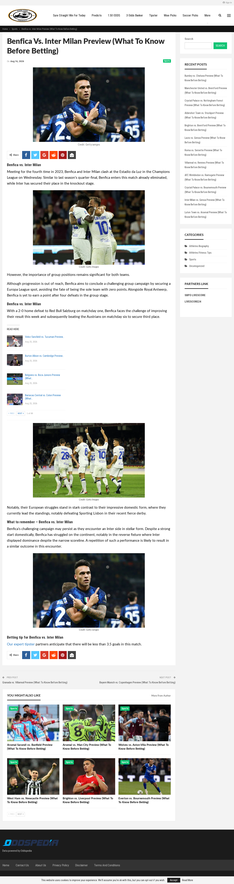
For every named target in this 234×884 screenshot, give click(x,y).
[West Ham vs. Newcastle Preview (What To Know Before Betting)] (33, 776)
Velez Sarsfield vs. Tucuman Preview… (44, 336)
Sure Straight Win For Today (69, 15)
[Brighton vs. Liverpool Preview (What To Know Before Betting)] (89, 776)
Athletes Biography (199, 246)
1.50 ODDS (114, 15)
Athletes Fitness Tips (200, 252)
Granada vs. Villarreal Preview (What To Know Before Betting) (34, 682)
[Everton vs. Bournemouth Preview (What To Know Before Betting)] (144, 776)
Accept (174, 880)
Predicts (97, 15)
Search (189, 39)
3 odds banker (134, 15)
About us (40, 865)
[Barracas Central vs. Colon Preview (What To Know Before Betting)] (15, 399)
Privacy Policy (60, 865)
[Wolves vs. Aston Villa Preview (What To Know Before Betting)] (144, 723)
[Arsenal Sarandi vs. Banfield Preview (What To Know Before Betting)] (33, 723)
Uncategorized (196, 266)
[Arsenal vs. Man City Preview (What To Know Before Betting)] (89, 723)
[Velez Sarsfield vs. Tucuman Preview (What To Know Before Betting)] (15, 341)
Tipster (153, 15)
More (207, 15)
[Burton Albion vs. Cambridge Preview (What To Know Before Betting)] (15, 360)
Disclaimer (81, 865)
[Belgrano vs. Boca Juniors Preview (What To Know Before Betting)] (15, 379)
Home (5, 865)
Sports (167, 61)
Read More (187, 880)
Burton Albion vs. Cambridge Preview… (44, 355)
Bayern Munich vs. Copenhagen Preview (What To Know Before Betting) (137, 682)
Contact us (22, 865)
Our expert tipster (21, 644)
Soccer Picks (190, 15)
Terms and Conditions (107, 865)
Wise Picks (170, 15)
